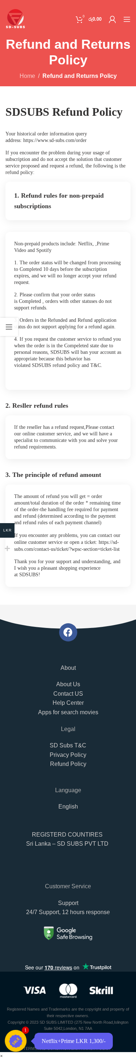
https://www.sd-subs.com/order (55, 140)
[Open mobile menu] (127, 19)
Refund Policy (68, 764)
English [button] (68, 806)
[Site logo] (15, 19)
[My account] (112, 19)
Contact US (68, 694)
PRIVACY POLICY (95, 1048)
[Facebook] (68, 632)
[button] (68, 843)
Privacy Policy (68, 755)
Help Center (68, 703)
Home (27, 76)
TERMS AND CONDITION (46, 1048)
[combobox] (68, 870)
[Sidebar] (9, 327)
